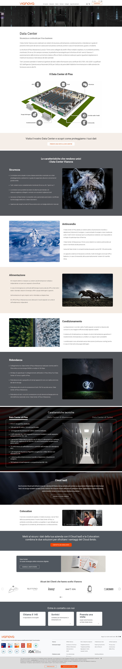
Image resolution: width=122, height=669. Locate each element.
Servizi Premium (98, 647)
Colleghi (67, 4)
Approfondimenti (74, 4)
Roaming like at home (99, 644)
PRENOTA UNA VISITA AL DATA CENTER (61, 144)
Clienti (56, 4)
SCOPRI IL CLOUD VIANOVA (61, 496)
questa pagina (34, 660)
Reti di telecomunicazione (86, 641)
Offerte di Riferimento (71, 647)
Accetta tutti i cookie (69, 666)
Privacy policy (112, 644)
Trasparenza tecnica (85, 644)
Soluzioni (51, 4)
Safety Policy (112, 649)
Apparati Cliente (84, 651)
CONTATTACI (97, 3)
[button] (60, 597)
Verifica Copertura (113, 641)
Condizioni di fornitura (71, 644)
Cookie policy (112, 647)
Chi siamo (45, 4)
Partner (62, 4)
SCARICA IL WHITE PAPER (29, 567)
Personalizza (50, 666)
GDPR (67, 651)
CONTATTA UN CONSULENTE (61, 545)
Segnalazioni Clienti (85, 649)
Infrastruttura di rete (99, 641)
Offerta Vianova (69, 641)
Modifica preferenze (99, 654)
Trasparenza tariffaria (85, 647)
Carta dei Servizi (69, 649)
